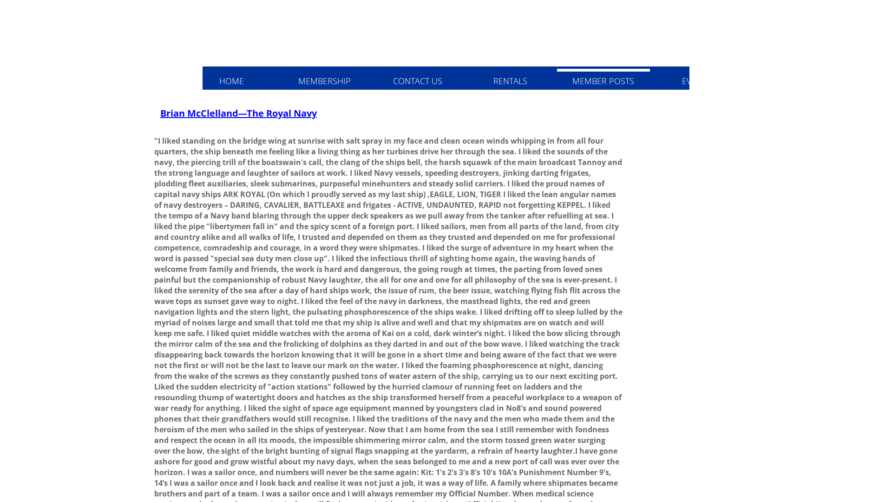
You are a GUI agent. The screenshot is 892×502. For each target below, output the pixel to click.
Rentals (510, 80)
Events (696, 80)
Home (231, 80)
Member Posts (603, 80)
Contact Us (417, 80)
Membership (324, 80)
